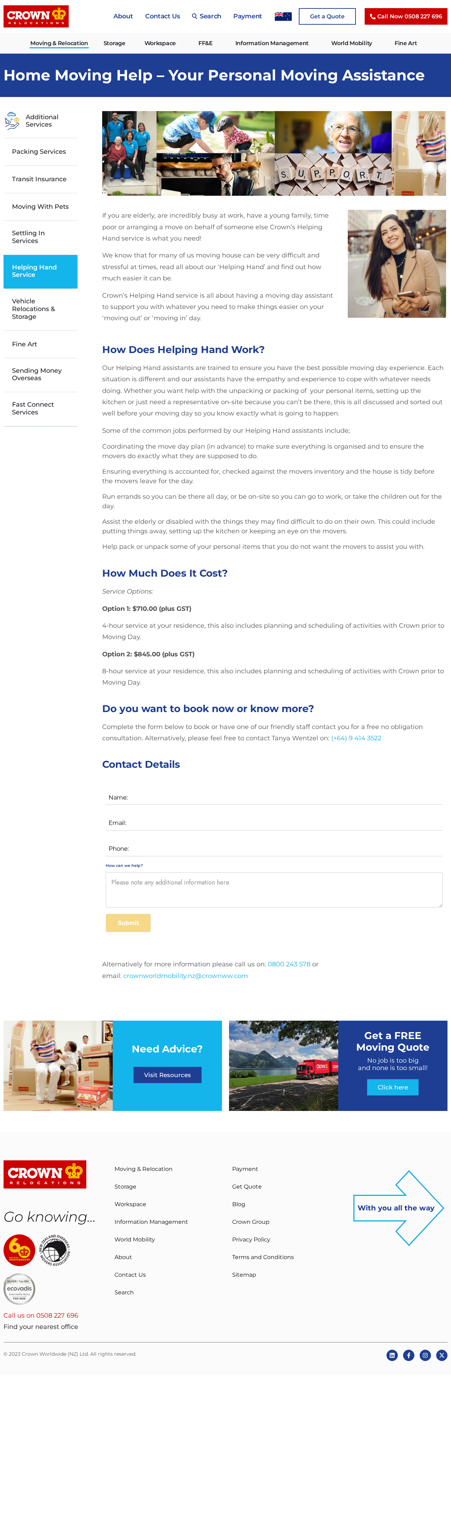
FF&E (205, 43)
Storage (114, 43)
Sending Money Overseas (37, 374)
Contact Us (162, 16)
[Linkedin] (392, 1355)
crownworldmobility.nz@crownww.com (185, 976)
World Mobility (351, 43)
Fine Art (406, 43)
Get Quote (247, 1186)
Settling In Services (28, 237)
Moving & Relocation (59, 43)
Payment (247, 16)
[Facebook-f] (408, 1355)
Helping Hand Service (34, 271)
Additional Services (42, 121)
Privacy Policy (251, 1239)
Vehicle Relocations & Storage (33, 309)
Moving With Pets (40, 207)
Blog (238, 1204)
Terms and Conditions (263, 1257)
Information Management (272, 43)
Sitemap (244, 1274)
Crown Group (251, 1222)
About (123, 16)
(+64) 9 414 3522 (356, 738)
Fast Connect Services (33, 408)
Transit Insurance (39, 179)
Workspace (160, 43)
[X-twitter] (441, 1355)
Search (210, 16)
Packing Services (39, 152)
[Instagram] (425, 1355)
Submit (128, 922)
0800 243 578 (289, 964)
